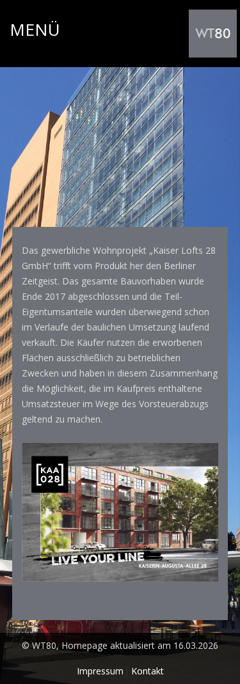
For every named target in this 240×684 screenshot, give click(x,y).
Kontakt (147, 671)
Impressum (100, 671)
